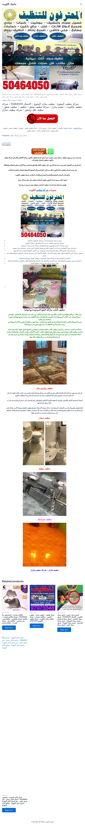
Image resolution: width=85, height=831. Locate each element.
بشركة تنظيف (31, 408)
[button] (79, 12)
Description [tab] (6, 145)
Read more (9, 628)
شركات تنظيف (77, 94)
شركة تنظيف (77, 128)
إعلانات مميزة (17, 100)
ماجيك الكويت (9, 4)
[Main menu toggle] (81, 4)
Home (4, 94)
